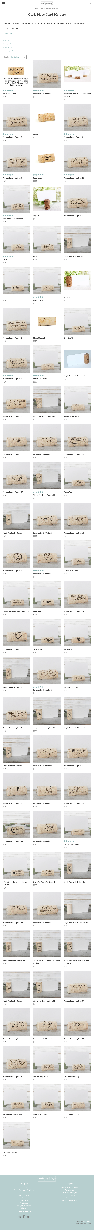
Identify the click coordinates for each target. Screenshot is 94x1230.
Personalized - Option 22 (43, 1039)
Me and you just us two (12, 1114)
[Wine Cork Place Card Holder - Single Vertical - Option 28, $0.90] (47, 400)
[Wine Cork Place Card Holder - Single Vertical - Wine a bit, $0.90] (16, 943)
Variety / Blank (8, 44)
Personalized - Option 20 (43, 923)
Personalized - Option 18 (74, 803)
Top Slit (36, 216)
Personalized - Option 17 (13, 1077)
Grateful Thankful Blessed (44, 882)
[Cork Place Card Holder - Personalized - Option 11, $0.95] (16, 824)
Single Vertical (8, 47)
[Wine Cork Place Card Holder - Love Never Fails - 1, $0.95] (77, 824)
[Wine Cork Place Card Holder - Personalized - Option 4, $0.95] (47, 74)
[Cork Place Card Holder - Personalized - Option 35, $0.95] (16, 437)
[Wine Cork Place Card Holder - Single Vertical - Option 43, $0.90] (77, 239)
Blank (35, 134)
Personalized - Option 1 (73, 216)
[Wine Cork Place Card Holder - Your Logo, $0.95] (47, 158)
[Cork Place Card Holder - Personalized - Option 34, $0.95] (16, 786)
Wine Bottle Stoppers (70, 1193)
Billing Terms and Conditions (24, 1190)
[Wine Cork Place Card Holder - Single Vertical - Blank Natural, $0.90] (77, 906)
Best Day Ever (70, 338)
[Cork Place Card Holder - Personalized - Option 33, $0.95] (16, 906)
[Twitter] (28, 1216)
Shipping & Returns (24, 1206)
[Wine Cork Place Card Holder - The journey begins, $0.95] (47, 1059)
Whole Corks (69, 1190)
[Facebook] (24, 1216)
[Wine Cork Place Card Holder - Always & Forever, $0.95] (77, 400)
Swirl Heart (68, 649)
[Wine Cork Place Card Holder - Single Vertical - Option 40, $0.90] (77, 711)
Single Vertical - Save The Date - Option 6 (77, 961)
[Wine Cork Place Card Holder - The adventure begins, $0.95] (77, 1059)
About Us (24, 1187)
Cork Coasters (70, 1195)
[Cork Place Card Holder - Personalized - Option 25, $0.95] (16, 475)
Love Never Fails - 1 (72, 844)
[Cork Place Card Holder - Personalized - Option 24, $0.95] (47, 824)
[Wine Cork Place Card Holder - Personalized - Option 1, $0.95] (77, 199)
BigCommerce (87, 1221)
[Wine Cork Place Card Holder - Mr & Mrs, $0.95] (47, 632)
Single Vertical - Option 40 (75, 728)
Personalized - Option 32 (43, 533)
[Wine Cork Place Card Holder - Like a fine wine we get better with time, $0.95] (16, 865)
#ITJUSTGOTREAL (72, 1114)
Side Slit (67, 297)
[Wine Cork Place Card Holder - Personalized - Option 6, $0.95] (16, 117)
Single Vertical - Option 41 (44, 1001)
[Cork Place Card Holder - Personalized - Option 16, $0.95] (77, 749)
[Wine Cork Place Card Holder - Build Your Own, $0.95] (16, 74)
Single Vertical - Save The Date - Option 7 (46, 961)
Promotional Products (69, 1200)
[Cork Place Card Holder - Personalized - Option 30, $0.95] (16, 632)
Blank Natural (39, 338)
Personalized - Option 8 (12, 416)
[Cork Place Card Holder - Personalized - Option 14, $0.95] (16, 321)
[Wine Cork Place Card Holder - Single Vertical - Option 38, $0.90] (16, 670)
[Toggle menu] (3, 3)
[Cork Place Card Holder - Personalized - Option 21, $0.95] (77, 1022)
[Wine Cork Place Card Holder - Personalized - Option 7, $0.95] (16, 158)
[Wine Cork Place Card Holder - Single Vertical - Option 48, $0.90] (47, 711)
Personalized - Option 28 (43, 574)
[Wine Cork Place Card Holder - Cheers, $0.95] (16, 280)
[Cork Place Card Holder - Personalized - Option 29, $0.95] (77, 158)
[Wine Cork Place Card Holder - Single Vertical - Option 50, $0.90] (16, 984)
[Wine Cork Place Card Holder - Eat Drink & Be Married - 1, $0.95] (16, 199)
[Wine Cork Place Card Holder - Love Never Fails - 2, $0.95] (77, 554)
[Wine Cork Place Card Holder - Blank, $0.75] (47, 117)
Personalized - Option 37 (74, 1001)
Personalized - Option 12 (74, 611)
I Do (35, 256)
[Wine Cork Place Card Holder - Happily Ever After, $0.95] (77, 670)
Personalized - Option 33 (13, 923)
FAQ (24, 1193)
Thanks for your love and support (16, 611)
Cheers (5, 297)
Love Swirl (37, 611)
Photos (24, 1198)
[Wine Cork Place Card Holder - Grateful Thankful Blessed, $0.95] (47, 865)
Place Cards (70, 1198)
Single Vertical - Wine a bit (14, 960)
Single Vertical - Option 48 (44, 728)
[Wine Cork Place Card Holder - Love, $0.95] (16, 239)
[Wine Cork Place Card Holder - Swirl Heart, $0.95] (77, 632)
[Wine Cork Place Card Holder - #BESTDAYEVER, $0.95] (16, 1135)
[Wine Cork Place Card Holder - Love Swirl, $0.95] (47, 594)
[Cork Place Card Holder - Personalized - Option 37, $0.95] (77, 984)
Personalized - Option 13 (74, 533)
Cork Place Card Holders (69, 1187)
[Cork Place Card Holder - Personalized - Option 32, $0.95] (47, 516)
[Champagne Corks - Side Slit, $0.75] (77, 280)
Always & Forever (71, 416)
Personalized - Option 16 (74, 766)
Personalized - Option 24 (43, 841)
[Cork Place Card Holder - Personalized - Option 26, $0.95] (47, 786)
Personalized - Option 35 (13, 454)
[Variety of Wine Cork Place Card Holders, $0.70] (77, 74)
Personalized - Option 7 (12, 178)
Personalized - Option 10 (74, 454)
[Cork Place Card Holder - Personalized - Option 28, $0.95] (47, 554)
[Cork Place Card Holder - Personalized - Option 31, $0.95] (47, 670)
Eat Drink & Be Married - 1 (14, 219)
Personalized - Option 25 (13, 492)
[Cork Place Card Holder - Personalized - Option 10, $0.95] (77, 437)
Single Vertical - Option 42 (44, 495)
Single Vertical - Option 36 (14, 766)
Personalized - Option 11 (13, 841)
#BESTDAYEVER (10, 1152)
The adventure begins (72, 1077)
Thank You (68, 492)
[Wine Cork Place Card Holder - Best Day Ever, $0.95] (77, 321)
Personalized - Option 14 (13, 338)
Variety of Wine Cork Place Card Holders (77, 95)
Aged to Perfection (41, 1114)
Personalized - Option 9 (43, 766)
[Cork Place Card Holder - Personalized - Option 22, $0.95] (47, 1022)
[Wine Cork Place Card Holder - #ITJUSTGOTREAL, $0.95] (77, 1097)
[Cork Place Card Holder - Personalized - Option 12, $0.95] (77, 594)
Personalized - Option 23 (13, 1039)
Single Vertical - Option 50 (14, 1001)
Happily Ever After (72, 687)
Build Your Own (9, 94)
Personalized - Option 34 (13, 803)
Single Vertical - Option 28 (44, 416)
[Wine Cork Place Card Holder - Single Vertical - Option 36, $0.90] (16, 749)
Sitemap (24, 1208)
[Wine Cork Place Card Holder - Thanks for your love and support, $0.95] (16, 594)
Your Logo (37, 178)
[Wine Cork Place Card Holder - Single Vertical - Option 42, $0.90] (47, 475)
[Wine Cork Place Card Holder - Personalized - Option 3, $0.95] (16, 359)
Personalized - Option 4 (43, 94)
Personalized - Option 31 (43, 690)
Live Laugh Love (40, 379)
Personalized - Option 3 (12, 379)
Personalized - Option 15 (43, 454)
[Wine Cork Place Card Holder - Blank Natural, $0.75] (47, 321)
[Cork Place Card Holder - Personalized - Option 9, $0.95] (47, 749)
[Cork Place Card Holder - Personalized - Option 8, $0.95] (16, 400)
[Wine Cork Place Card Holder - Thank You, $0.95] (77, 475)
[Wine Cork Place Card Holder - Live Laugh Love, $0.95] (47, 359)
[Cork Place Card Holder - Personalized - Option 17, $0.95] (16, 1059)
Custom (5, 37)
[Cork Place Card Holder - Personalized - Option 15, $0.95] (47, 437)
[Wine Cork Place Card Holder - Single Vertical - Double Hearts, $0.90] (77, 359)
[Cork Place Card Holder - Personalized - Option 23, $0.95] (16, 1022)
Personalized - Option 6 (12, 137)
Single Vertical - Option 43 (75, 256)
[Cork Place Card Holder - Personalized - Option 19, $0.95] (16, 711)
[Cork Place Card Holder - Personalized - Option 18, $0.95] (77, 786)
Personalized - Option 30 (13, 649)
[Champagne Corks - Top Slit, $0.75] (47, 199)
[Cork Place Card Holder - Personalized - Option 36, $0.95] (16, 554)
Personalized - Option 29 (74, 178)
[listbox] (18, 57)
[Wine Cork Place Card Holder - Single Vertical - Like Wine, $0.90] (77, 865)
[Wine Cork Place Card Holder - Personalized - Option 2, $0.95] (77, 117)
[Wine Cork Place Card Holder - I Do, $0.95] (47, 239)
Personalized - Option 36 (13, 571)
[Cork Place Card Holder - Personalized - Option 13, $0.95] (77, 516)
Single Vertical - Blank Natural (76, 923)
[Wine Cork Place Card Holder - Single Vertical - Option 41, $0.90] (47, 984)
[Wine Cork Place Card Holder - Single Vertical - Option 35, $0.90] (16, 516)
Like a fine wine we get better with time (15, 883)
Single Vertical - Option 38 (14, 687)
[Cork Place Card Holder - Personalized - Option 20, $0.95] (47, 906)
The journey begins (41, 1077)
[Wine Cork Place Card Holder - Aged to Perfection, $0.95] (47, 1097)
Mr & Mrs (37, 649)
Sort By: (7, 57)
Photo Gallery (24, 1195)
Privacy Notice (24, 1200)
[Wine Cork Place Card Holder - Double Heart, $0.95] (47, 280)
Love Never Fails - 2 (72, 571)
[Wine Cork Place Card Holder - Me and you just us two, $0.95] (16, 1097)
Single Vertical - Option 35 (14, 533)
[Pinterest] (19, 1216)
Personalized (7, 33)
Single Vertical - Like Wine (75, 882)
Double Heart (38, 300)
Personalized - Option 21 (74, 1039)
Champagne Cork (9, 51)
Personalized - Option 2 (73, 137)
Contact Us (24, 1203)
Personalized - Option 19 (13, 728)
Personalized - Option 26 (43, 803)
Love (5, 259)
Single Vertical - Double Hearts (76, 376)
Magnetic (6, 40)
